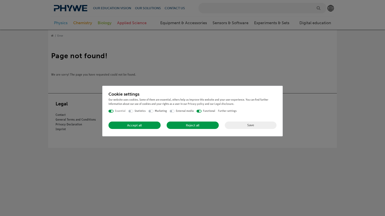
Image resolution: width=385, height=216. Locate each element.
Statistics (140, 111)
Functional (209, 111)
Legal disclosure (223, 104)
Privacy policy (196, 104)
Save (250, 125)
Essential (120, 111)
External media (185, 111)
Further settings (227, 111)
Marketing (161, 111)
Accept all (134, 125)
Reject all (192, 125)
